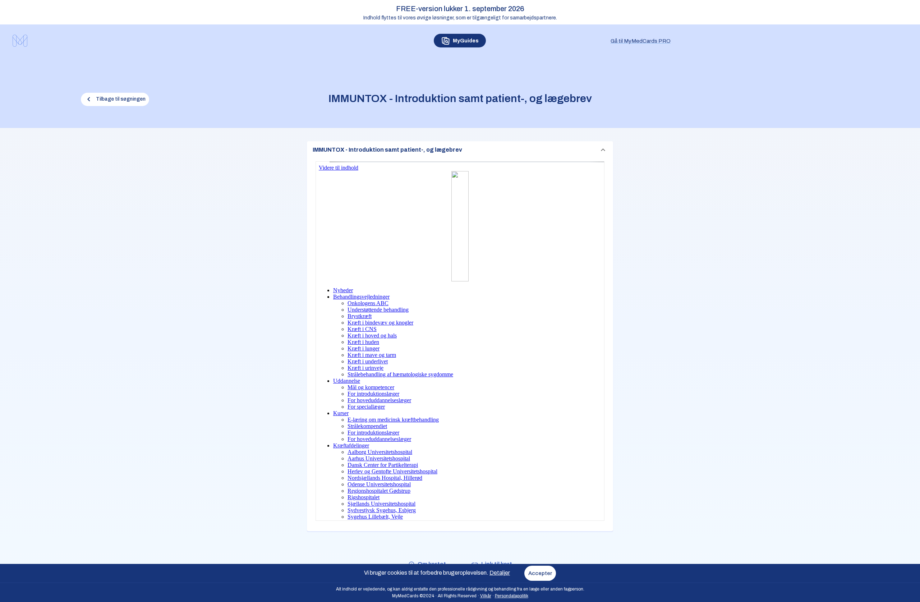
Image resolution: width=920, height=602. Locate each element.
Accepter (540, 573)
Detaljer (499, 573)
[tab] (460, 40)
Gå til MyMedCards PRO (641, 41)
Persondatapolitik (511, 595)
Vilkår (485, 595)
